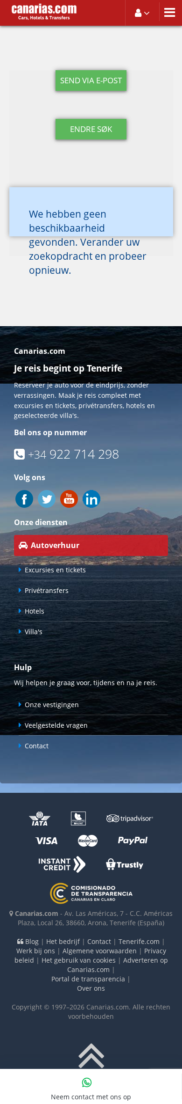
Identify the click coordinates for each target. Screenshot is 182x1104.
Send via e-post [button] (91, 80)
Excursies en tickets (55, 569)
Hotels (34, 611)
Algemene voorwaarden (100, 950)
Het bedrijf (63, 941)
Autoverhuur (55, 545)
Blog (31, 941)
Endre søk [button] (91, 129)
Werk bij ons (35, 950)
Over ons (91, 988)
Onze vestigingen (52, 704)
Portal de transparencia (88, 978)
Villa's (33, 631)
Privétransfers (47, 590)
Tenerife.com (139, 941)
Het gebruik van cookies (79, 960)
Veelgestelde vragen (56, 725)
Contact (37, 745)
